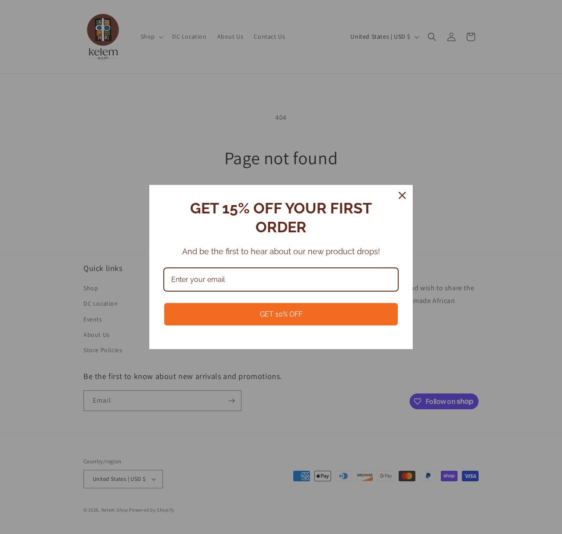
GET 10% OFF (281, 314)
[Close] (402, 195)
